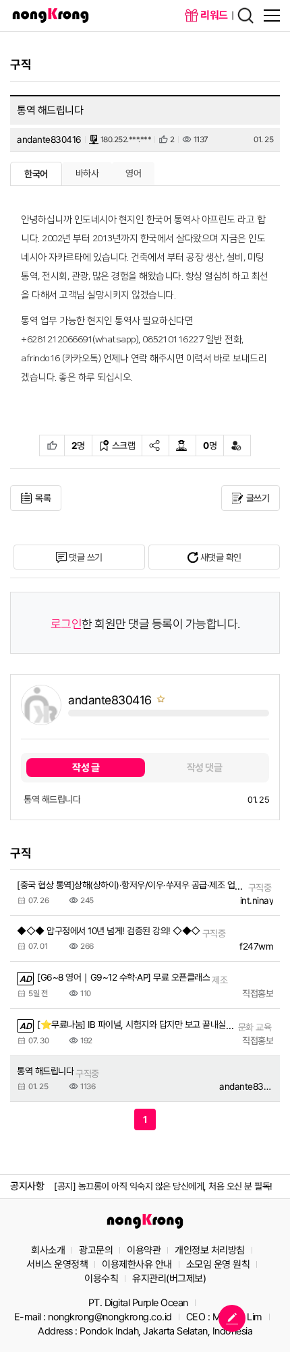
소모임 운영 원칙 (218, 1264)
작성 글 (85, 768)
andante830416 (49, 139)
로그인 (66, 624)
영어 (133, 173)
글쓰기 (258, 498)
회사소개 (48, 1250)
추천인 (52, 445)
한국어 (36, 173)
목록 (43, 498)
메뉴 (272, 15)
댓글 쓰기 (86, 557)
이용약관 (144, 1250)
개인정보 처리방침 (210, 1250)
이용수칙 (101, 1278)
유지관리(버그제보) (169, 1278)
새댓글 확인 (220, 557)
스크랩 (124, 445)
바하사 (87, 173)
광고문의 (96, 1250)
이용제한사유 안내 (137, 1264)
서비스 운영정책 (57, 1264)
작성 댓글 (205, 768)
